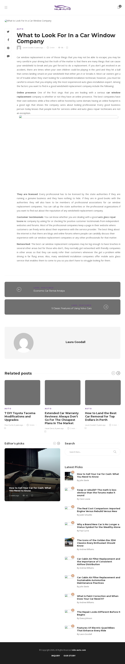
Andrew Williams (87, 549)
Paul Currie (9, 425)
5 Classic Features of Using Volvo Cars (71, 308)
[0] (69, 476)
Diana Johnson (86, 618)
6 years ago (18, 425)
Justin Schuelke (86, 515)
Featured (47, 288)
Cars (37, 288)
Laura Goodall (28, 48)
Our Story (69, 656)
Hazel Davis (49, 428)
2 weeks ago (14, 495)
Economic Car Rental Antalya (49, 290)
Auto (20, 29)
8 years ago (59, 428)
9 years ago (38, 48)
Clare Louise (85, 499)
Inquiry (55, 656)
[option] (22, 404)
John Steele (84, 480)
